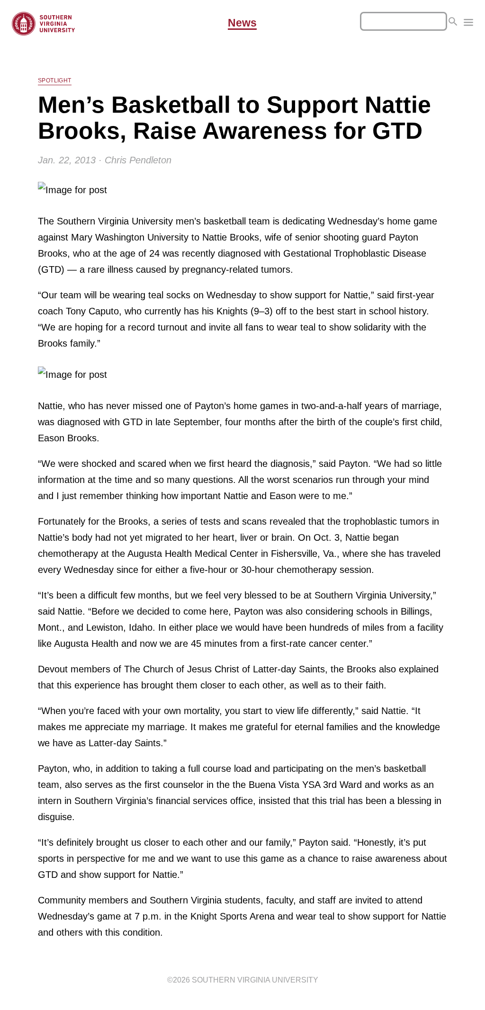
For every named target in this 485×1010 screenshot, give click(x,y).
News (242, 23)
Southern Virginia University (255, 980)
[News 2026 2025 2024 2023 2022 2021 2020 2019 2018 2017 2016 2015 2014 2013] (468, 23)
